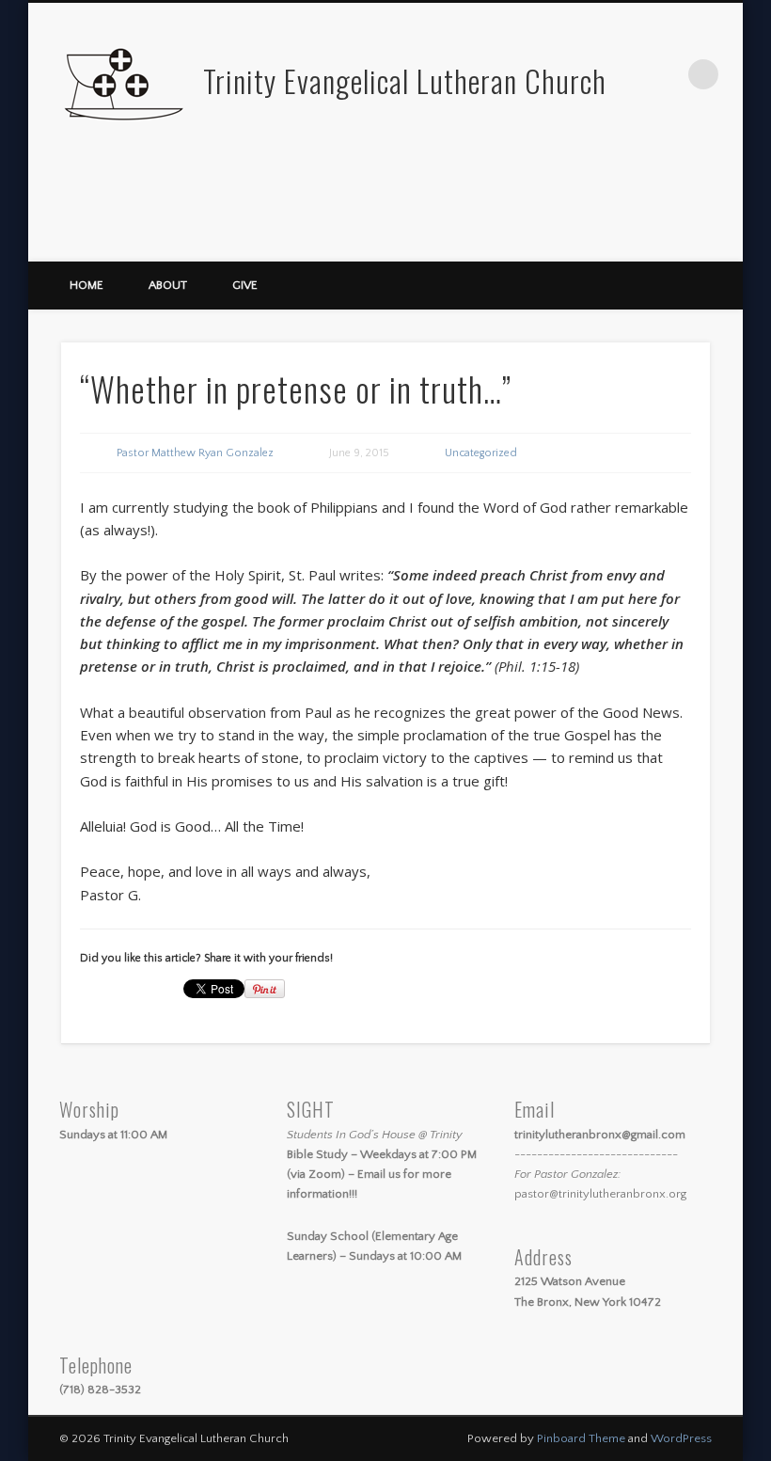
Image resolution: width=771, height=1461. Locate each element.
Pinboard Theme (581, 1438)
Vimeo (722, 240)
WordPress (681, 1438)
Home (86, 285)
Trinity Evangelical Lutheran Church (404, 80)
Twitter (684, 240)
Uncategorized (481, 453)
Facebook (645, 240)
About (168, 285)
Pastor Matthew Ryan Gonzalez (195, 453)
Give (245, 285)
